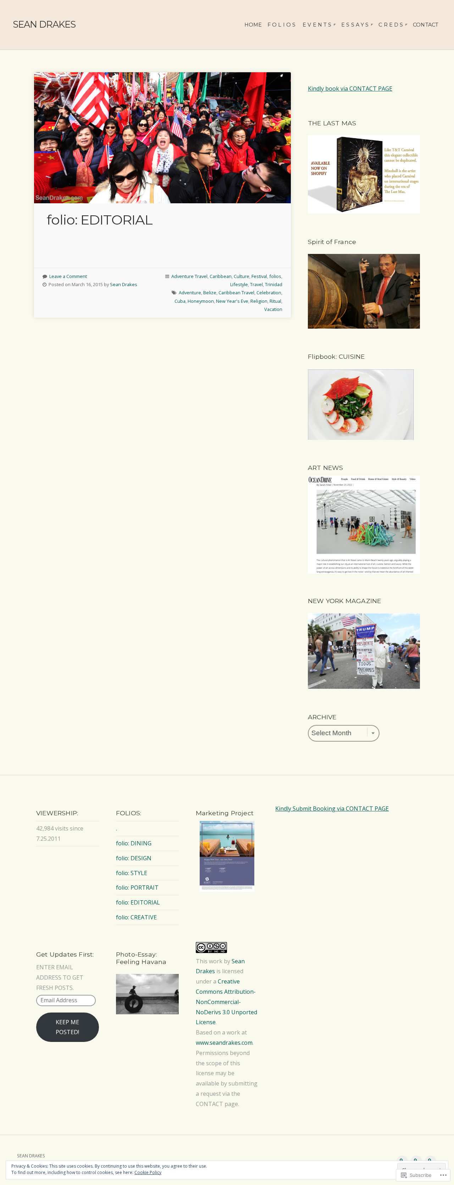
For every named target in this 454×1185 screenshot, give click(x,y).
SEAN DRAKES (44, 24)
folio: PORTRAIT (137, 887)
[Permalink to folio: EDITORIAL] (162, 137)
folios (275, 276)
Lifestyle (239, 284)
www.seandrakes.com (224, 1043)
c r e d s (390, 25)
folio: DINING (133, 843)
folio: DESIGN (133, 858)
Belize (209, 292)
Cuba (180, 301)
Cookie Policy (147, 1172)
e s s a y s (355, 25)
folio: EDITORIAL (100, 219)
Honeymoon (201, 301)
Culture (241, 276)
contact (425, 25)
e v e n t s (317, 25)
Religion (258, 301)
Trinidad (273, 284)
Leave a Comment (68, 276)
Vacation (273, 309)
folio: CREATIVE (136, 917)
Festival (259, 276)
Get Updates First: (65, 954)
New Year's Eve (232, 301)
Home (253, 25)
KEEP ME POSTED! (67, 1027)
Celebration (268, 292)
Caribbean (221, 276)
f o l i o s (281, 25)
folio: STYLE (131, 873)
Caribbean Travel (236, 292)
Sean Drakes (123, 284)
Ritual (275, 301)
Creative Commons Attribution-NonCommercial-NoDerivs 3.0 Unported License (226, 1001)
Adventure (190, 292)
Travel (256, 284)
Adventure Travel (189, 276)
